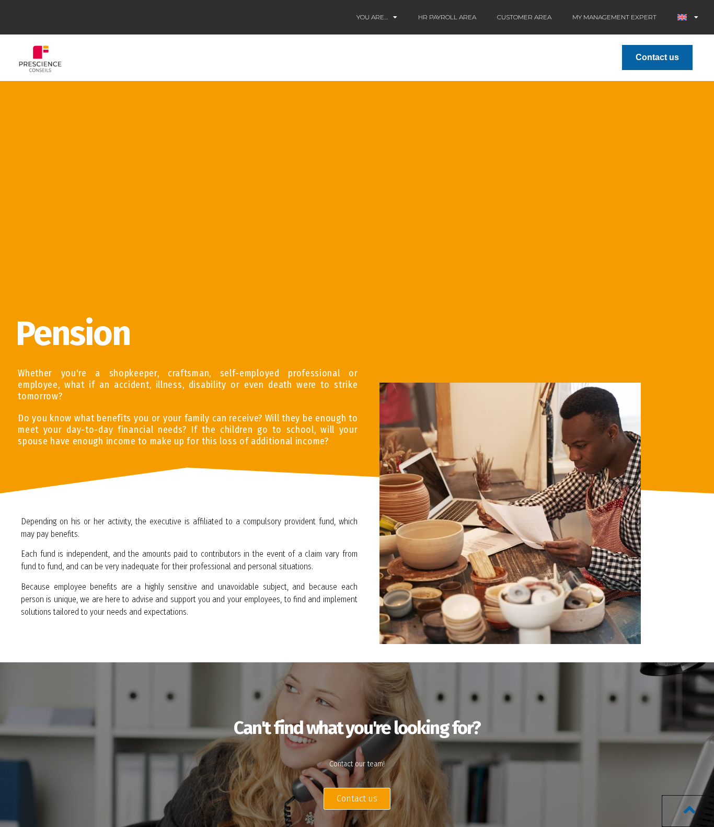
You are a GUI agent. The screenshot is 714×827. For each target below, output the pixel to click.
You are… (372, 17)
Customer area (524, 17)
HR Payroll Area (447, 17)
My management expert (614, 17)
